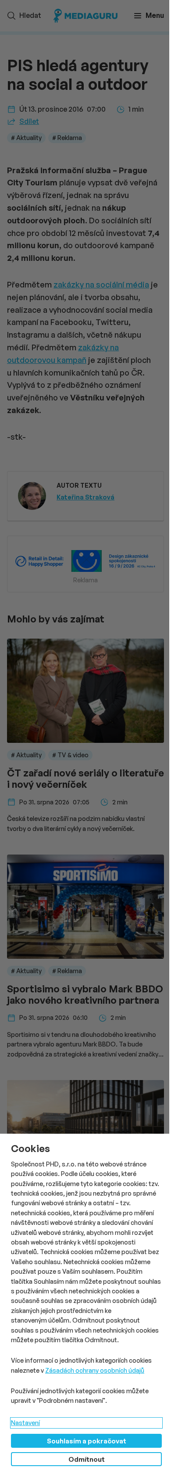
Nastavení (25, 1422)
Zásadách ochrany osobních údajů (94, 1370)
